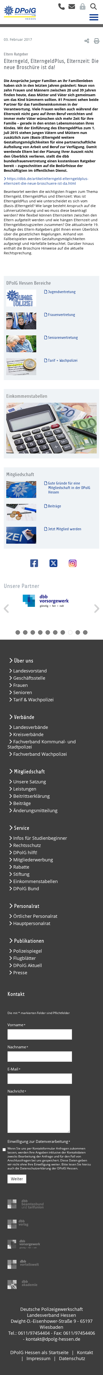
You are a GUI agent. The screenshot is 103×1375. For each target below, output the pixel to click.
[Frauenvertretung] (21, 321)
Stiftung (21, 874)
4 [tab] (40, 632)
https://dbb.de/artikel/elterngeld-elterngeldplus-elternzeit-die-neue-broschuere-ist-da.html (46, 181)
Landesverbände (30, 727)
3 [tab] (32, 632)
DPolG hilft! (25, 852)
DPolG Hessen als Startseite (39, 1352)
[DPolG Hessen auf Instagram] (70, 564)
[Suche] (91, 8)
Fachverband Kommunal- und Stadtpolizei (42, 744)
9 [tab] (78, 632)
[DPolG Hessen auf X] (52, 563)
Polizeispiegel (27, 951)
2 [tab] (25, 632)
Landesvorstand (30, 670)
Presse (20, 972)
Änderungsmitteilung (35, 810)
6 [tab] (55, 632)
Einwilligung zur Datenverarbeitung (39, 1141)
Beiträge (54, 506)
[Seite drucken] (95, 41)
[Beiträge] (21, 512)
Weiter (17, 1179)
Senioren (22, 692)
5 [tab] (48, 632)
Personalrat (26, 906)
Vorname (17, 1024)
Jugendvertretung (61, 292)
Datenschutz (72, 1358)
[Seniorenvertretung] (21, 344)
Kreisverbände (28, 734)
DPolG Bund (26, 888)
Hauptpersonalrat (31, 923)
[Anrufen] (59, 8)
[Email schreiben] (70, 8)
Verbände (24, 717)
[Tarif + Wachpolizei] (21, 366)
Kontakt (85, 1352)
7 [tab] (62, 632)
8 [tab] (70, 632)
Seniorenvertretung (62, 337)
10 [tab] (85, 632)
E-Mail (14, 1068)
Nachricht (17, 1091)
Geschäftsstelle (29, 678)
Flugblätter (24, 958)
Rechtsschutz (27, 845)
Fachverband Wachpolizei (40, 754)
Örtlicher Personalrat (35, 916)
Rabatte (21, 867)
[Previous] (7, 609)
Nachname (18, 1046)
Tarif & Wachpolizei (33, 699)
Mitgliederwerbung (33, 859)
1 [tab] (18, 632)
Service (21, 828)
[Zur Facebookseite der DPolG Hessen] (32, 563)
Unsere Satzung (29, 781)
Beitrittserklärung (31, 796)
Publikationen (29, 941)
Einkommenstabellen (35, 881)
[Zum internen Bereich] (81, 8)
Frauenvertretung (61, 314)
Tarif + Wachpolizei (62, 360)
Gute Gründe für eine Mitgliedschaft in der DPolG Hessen (68, 487)
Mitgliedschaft (29, 771)
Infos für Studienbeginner (40, 838)
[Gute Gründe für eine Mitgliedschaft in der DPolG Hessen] (21, 489)
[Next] (96, 609)
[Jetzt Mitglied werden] (21, 535)
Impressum (38, 1358)
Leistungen (24, 789)
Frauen (20, 685)
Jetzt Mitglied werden (64, 529)
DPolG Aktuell (27, 965)
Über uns (23, 661)
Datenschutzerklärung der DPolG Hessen (48, 1168)
